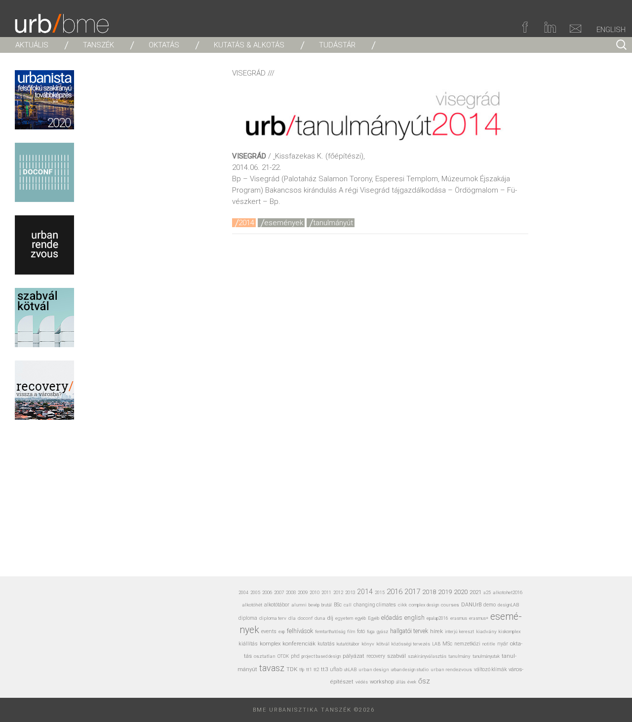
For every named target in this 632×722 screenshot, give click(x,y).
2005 (255, 592)
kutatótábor (348, 643)
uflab (336, 669)
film (351, 631)
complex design (424, 604)
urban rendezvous (451, 669)
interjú (451, 631)
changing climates (375, 604)
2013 (350, 592)
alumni (299, 604)
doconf (305, 618)
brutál (326, 604)
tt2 (316, 669)
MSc (447, 644)
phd (295, 656)
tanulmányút (333, 222)
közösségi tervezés (411, 644)
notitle (488, 644)
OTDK (283, 656)
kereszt (466, 631)
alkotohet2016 (507, 592)
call (348, 604)
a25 (487, 592)
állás (400, 682)
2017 (412, 591)
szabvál (396, 656)
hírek (436, 631)
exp (281, 631)
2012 (338, 592)
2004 (243, 592)
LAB (436, 644)
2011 (326, 592)
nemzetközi (467, 643)
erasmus (458, 618)
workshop (382, 682)
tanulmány (459, 656)
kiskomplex (510, 631)
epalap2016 (437, 618)
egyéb (360, 618)
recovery (375, 656)
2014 (246, 222)
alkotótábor (276, 604)
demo (489, 604)
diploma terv (272, 618)
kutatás (326, 643)
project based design (321, 656)
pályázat (353, 655)
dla (292, 618)
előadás (391, 617)
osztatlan (265, 656)
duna (320, 618)
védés (362, 681)
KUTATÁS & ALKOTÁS (249, 44)
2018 (429, 592)
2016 (394, 591)
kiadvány (486, 631)
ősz (424, 681)
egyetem (344, 618)
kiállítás (248, 644)
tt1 (309, 669)
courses (450, 604)
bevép (314, 604)
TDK (291, 669)
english (414, 617)
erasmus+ (478, 618)
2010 (314, 592)
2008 (291, 592)
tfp (301, 669)
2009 (303, 592)
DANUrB (471, 605)
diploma (247, 618)
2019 (445, 592)
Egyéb (373, 618)
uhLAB (350, 669)
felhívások (300, 631)
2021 (475, 592)
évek (411, 682)
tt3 (324, 669)
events (268, 631)
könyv (367, 643)
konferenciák (299, 643)
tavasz (271, 668)
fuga (371, 631)
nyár (502, 644)
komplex (270, 644)
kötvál (383, 643)
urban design (373, 669)
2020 (461, 592)
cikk (402, 604)
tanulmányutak (486, 656)
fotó (361, 631)
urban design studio (410, 669)
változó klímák (490, 669)
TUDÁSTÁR (337, 44)
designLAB (508, 604)
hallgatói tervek (409, 631)
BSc (338, 604)
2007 (279, 592)
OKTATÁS (164, 44)
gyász (382, 631)
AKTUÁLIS (31, 44)
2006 (267, 592)
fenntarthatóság (330, 631)
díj (330, 618)
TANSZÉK (98, 44)
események (283, 222)
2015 (380, 592)
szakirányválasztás (427, 656)
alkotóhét (252, 604)
